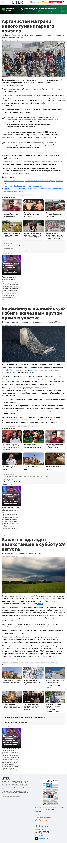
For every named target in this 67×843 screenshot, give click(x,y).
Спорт (5, 261)
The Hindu (30, 372)
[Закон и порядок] (35, 2)
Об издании (38, 814)
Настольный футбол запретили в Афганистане (22, 186)
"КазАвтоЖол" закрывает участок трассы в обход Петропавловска (10, 290)
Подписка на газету (55, 2)
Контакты (37, 819)
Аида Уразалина (6, 40)
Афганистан (17, 195)
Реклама (37, 815)
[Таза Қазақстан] (44, 2)
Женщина (19, 426)
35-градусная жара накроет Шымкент (15, 722)
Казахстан (5, 662)
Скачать (37, 807)
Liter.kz (54, 82)
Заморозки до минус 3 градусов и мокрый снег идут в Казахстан (24, 717)
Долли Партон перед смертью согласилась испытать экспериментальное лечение (30, 481)
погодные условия (40, 662)
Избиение (26, 426)
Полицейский (11, 426)
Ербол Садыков (6, 556)
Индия (4, 426)
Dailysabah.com (17, 85)
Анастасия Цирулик (7, 325)
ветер (32, 662)
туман (26, 662)
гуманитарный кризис (27, 195)
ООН (3, 195)
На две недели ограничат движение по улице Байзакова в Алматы (10, 295)
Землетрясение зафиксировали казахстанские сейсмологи (23, 245)
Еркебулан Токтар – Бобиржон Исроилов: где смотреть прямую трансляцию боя (11, 267)
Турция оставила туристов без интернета (17, 249)
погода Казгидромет (52, 662)
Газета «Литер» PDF (41, 821)
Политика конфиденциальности (43, 817)
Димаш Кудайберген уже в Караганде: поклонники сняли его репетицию (10, 277)
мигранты (9, 195)
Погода (21, 662)
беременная (34, 426)
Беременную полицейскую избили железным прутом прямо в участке (10, 284)
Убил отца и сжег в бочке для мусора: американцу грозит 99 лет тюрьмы (27, 476)
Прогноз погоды (14, 662)
